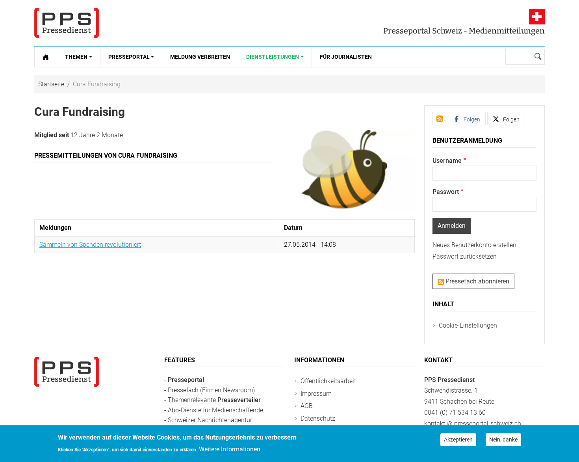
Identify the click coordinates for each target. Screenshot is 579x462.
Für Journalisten (346, 57)
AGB (307, 406)
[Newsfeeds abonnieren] (439, 118)
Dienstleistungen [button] (272, 57)
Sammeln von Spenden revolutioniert (90, 244)
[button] (467, 118)
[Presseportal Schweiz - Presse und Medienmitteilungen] (66, 23)
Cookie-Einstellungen (468, 325)
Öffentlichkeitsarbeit (328, 381)
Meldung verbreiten (200, 57)
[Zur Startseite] (46, 57)
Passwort (445, 192)
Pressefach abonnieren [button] (476, 281)
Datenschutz (318, 418)
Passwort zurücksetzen (464, 256)
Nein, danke (503, 439)
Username (447, 160)
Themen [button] (76, 57)
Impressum (316, 393)
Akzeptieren (458, 439)
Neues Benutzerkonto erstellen (474, 245)
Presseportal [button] (129, 57)
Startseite (51, 84)
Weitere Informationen (229, 449)
